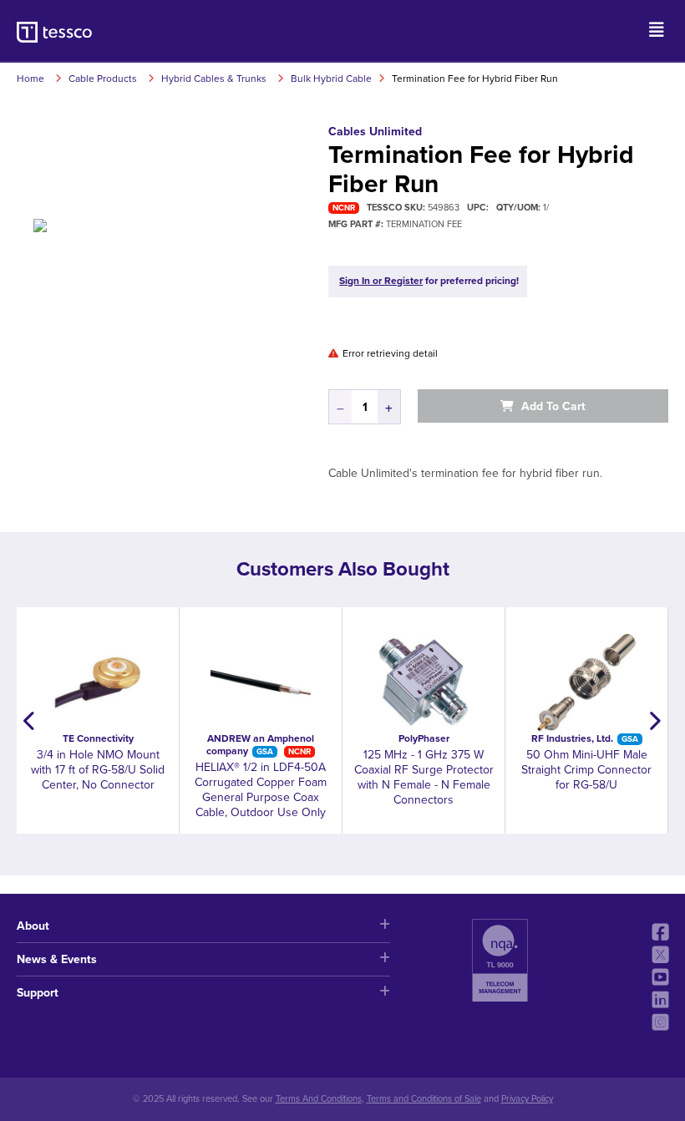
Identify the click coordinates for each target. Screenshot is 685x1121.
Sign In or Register (381, 281)
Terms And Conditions (319, 1098)
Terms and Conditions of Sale (424, 1098)
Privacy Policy (527, 1098)
